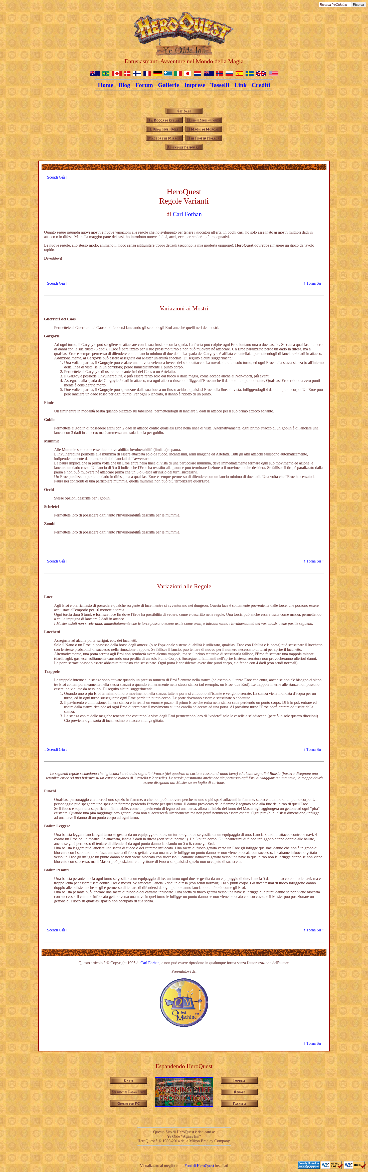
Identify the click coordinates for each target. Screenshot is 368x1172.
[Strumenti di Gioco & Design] (128, 1094)
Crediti (261, 85)
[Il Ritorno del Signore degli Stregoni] (203, 122)
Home (105, 85)
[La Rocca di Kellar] (164, 122)
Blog (124, 85)
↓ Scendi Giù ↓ (56, 177)
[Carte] (128, 1082)
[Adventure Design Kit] (184, 149)
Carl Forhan (187, 214)
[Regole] (239, 1094)
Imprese (194, 85)
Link (240, 85)
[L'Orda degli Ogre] (164, 131)
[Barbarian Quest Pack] (203, 140)
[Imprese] (239, 1082)
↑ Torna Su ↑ (313, 283)
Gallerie (168, 85)
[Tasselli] (239, 1105)
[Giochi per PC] (128, 1105)
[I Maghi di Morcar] (203, 131)
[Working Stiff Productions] (184, 1104)
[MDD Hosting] (309, 1167)
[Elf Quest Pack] (164, 140)
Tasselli (219, 85)
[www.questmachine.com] (184, 1026)
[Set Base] (184, 113)
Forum (144, 85)
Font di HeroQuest (199, 1165)
